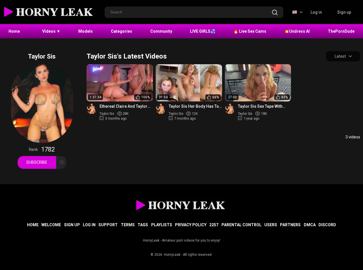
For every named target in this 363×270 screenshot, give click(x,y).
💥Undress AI (297, 31)
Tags (143, 225)
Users (270, 225)
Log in (316, 12)
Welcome (51, 225)
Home (14, 31)
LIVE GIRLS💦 (202, 31)
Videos (51, 31)
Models (85, 31)
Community (161, 31)
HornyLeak (172, 255)
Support (108, 225)
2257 (213, 225)
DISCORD (327, 225)
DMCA (310, 225)
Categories (121, 31)
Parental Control (241, 225)
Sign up (344, 12)
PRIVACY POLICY (190, 225)
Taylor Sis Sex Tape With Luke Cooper (260, 106)
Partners (290, 225)
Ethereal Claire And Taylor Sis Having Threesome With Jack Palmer (125, 106)
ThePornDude (341, 31)
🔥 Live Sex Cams (249, 31)
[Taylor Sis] (91, 109)
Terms (128, 225)
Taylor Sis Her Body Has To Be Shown (194, 106)
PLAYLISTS (161, 225)
